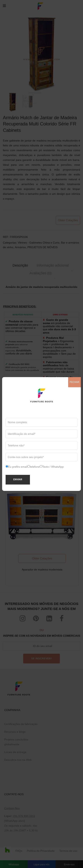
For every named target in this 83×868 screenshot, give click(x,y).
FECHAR (74, 382)
